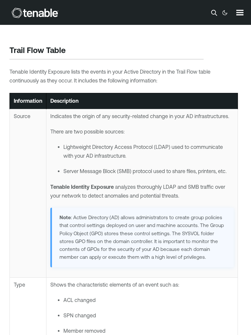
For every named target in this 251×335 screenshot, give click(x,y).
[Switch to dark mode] (225, 13)
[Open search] (214, 12)
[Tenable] (34, 13)
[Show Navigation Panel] (240, 12)
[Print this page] (71, 51)
